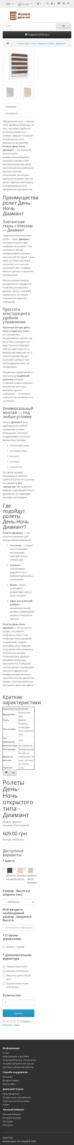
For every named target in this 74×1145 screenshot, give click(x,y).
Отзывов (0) (12, 113)
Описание (11, 106)
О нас (6, 1052)
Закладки (8, 1121)
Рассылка (8, 1125)
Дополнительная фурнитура (17, 956)
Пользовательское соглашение (19, 1060)
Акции (6, 1104)
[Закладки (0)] (58, 3)
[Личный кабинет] (53, 3)
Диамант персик (20, 877)
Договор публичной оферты (18, 1067)
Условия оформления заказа (18, 1063)
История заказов (12, 1117)
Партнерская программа (16, 1101)
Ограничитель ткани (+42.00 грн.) (17, 985)
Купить (18, 1013)
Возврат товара (11, 1080)
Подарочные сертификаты (17, 1097)
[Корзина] (63, 3)
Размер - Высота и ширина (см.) (16, 892)
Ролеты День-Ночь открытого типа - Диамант (41, 43)
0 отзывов (25, 1021)
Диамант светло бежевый (30, 879)
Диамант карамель (9, 877)
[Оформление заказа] (68, 3)
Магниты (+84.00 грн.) (17, 971)
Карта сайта (9, 1084)
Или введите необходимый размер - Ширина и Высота (17, 915)
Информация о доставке (16, 1056)
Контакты (8, 1076)
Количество (12, 995)
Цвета (10, 861)
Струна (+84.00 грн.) (16, 966)
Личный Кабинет (12, 1114)
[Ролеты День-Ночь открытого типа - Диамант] (18, 66)
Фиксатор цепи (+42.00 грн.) (18, 977)
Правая (20, 946)
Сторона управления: (12, 937)
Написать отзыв (11, 1024)
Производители (11, 1093)
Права (9, 946)
